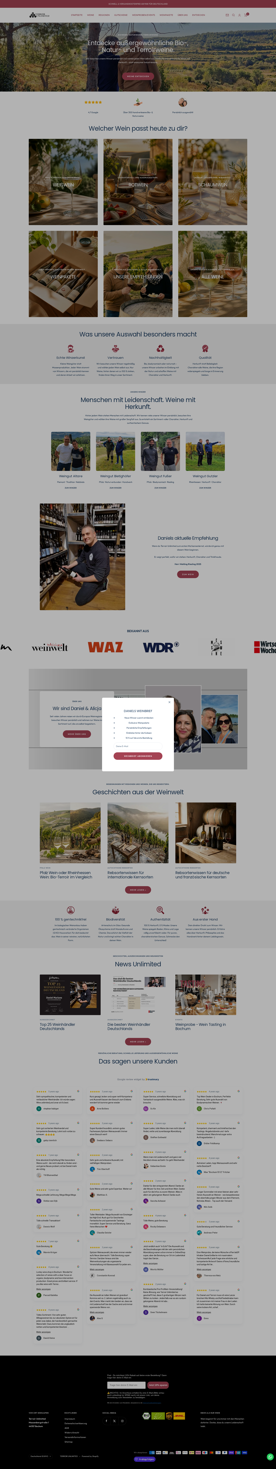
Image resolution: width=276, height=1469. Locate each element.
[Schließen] (169, 702)
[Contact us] (270, 1456)
